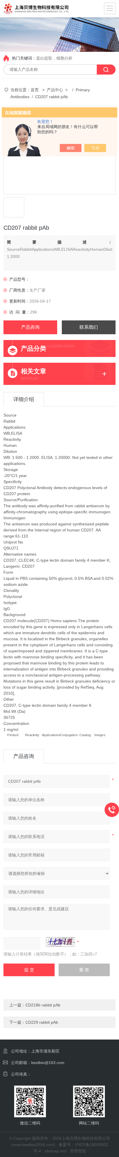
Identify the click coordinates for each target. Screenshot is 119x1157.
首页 (35, 90)
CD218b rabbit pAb (42, 1005)
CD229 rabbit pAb (41, 1022)
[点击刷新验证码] (60, 942)
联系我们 (88, 327)
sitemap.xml (55, 1151)
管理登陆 (78, 1151)
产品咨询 (30, 327)
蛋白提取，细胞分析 (54, 58)
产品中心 (55, 90)
